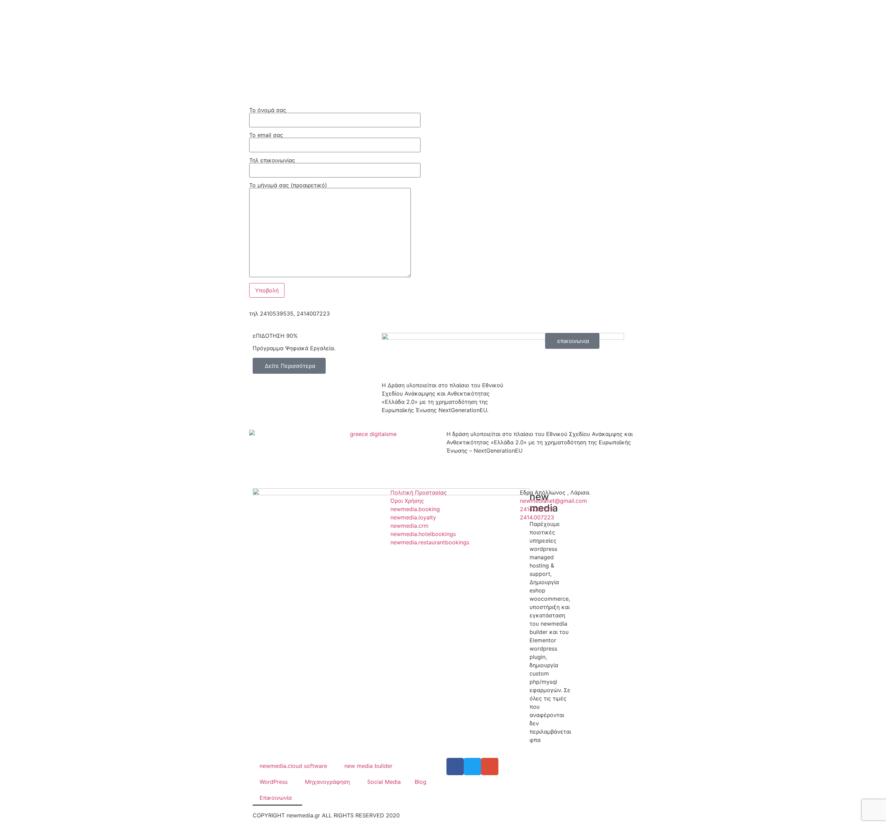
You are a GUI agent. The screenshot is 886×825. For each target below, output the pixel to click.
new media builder (368, 765)
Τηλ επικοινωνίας (272, 160)
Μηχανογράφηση (327, 781)
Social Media (384, 781)
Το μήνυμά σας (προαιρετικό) (288, 185)
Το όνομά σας (267, 110)
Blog (420, 781)
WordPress (274, 781)
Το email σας (266, 135)
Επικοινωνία (276, 797)
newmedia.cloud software (293, 765)
